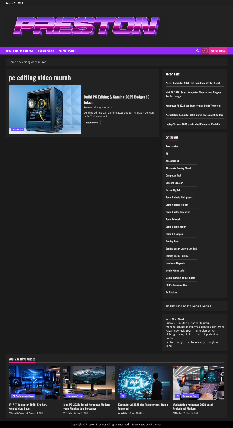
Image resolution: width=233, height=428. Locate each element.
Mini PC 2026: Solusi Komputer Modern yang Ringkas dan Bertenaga (86, 406)
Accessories (172, 146)
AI (167, 153)
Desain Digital (173, 190)
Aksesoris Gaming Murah (178, 168)
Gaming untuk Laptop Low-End (181, 248)
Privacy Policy (67, 50)
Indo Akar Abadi (175, 319)
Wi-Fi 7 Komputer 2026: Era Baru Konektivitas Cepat (193, 83)
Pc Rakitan (18, 129)
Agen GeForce (17, 413)
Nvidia (89, 107)
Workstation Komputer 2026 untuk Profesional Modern (194, 115)
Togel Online (183, 306)
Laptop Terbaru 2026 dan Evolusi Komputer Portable (193, 124)
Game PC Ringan (174, 234)
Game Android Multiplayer (179, 197)
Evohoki (196, 306)
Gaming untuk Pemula (177, 256)
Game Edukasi (173, 219)
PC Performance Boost (177, 285)
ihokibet (170, 306)
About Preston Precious (19, 50)
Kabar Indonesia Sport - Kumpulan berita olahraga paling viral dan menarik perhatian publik (192, 334)
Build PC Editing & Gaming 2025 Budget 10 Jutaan (45, 109)
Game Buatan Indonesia (178, 212)
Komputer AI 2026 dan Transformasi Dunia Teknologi (193, 105)
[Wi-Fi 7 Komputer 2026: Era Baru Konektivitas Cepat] (34, 383)
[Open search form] (197, 51)
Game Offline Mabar (176, 226)
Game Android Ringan (177, 205)
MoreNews (138, 424)
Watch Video (218, 51)
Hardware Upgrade (175, 263)
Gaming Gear (172, 241)
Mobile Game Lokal (175, 270)
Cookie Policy (46, 50)
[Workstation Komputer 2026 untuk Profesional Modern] (198, 383)
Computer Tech (173, 175)
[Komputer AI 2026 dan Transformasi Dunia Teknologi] (144, 383)
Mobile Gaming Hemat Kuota (180, 278)
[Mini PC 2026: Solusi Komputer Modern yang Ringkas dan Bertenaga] (89, 383)
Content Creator (174, 183)
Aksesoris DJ (172, 161)
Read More (93, 123)
